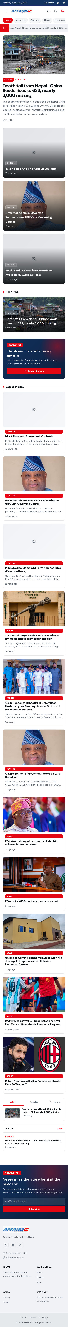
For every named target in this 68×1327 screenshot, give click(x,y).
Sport (40, 1282)
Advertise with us (15, 1257)
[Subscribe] (62, 11)
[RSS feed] (20, 1245)
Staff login (43, 1317)
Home (8, 20)
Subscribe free (36, 371)
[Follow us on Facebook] (63, 3)
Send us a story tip (16, 1253)
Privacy (6, 1297)
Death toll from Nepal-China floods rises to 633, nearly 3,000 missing (32, 90)
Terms (6, 1302)
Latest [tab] (13, 1102)
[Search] (48, 11)
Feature (35, 20)
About (23, 1317)
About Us (20, 20)
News (47, 20)
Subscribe (34, 1209)
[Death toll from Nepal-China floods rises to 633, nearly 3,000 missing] (34, 54)
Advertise (49, 3)
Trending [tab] (55, 1102)
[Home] (21, 10)
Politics (40, 1277)
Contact (32, 1317)
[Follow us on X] (58, 3)
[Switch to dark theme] (55, 11)
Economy (60, 20)
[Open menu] (6, 11)
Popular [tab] (34, 1102)
